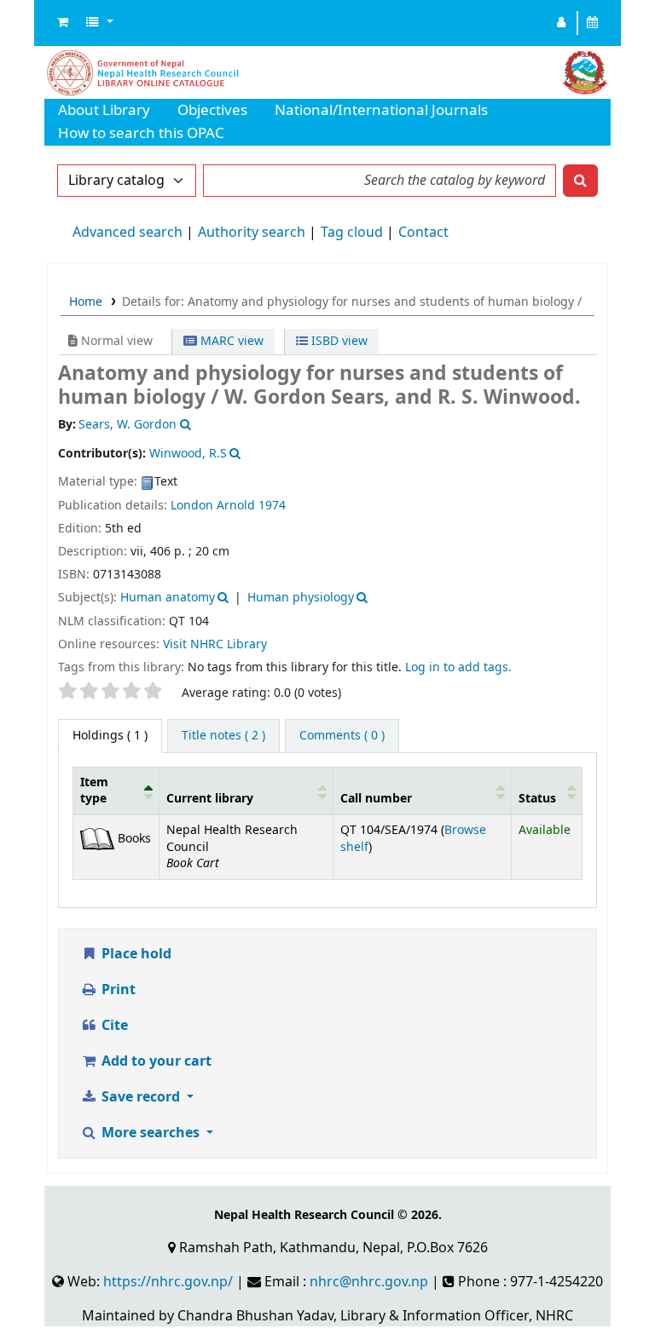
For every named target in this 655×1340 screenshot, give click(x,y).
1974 (272, 506)
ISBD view (338, 341)
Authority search (251, 232)
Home (85, 302)
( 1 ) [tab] (110, 736)
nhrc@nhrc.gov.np (369, 1282)
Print (117, 990)
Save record (140, 1097)
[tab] (223, 736)
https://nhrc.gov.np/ (168, 1282)
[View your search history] (593, 23)
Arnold (236, 506)
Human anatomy (167, 598)
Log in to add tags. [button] (458, 667)
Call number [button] (376, 799)
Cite (113, 1025)
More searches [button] (150, 1133)
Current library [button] (209, 799)
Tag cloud (352, 232)
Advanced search (127, 232)
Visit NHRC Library (215, 644)
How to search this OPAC (141, 133)
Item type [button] (94, 791)
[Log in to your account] (562, 23)
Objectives (212, 110)
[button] (63, 23)
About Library (104, 110)
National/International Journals (381, 110)
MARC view (230, 341)
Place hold (134, 954)
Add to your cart (155, 1061)
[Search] (580, 180)
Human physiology (300, 598)
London (194, 506)
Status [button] (537, 799)
